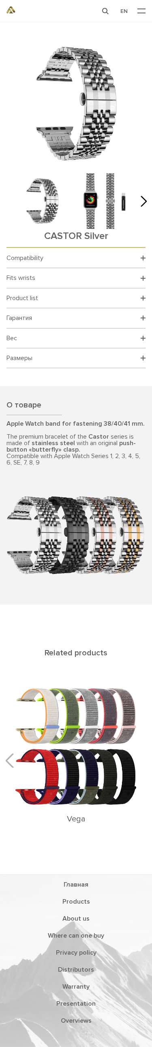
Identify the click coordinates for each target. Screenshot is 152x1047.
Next (141, 201)
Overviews (76, 1021)
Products (76, 902)
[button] (105, 11)
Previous (12, 760)
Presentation (76, 1004)
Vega (76, 819)
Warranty (76, 987)
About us (76, 919)
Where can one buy (76, 936)
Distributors (76, 970)
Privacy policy (76, 953)
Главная (76, 885)
